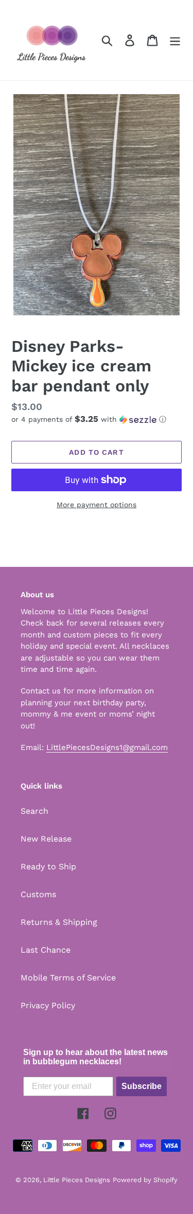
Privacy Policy (48, 1005)
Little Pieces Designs (76, 1180)
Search (34, 811)
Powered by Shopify (145, 1180)
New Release (46, 839)
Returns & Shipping (59, 922)
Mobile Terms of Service (68, 978)
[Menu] (175, 40)
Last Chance (46, 950)
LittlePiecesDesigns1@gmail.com (107, 747)
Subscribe (141, 1086)
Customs (38, 894)
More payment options (96, 505)
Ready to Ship (48, 866)
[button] (96, 419)
